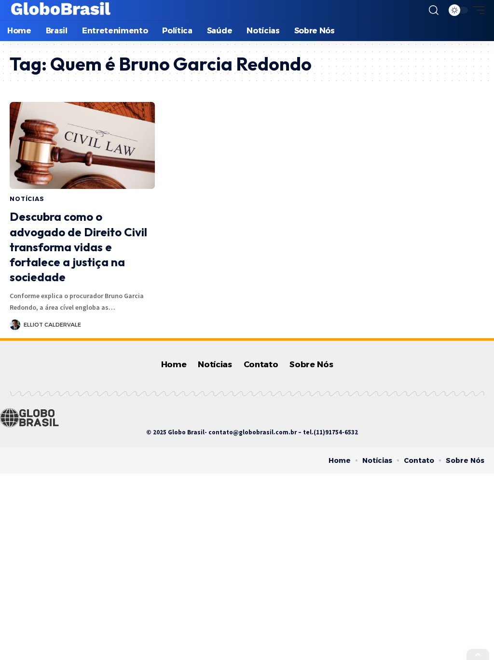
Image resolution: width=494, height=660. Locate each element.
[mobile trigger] (476, 10)
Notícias (27, 198)
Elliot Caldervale (52, 324)
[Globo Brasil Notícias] (61, 10)
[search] (433, 10)
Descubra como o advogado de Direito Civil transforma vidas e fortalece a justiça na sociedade (78, 246)
